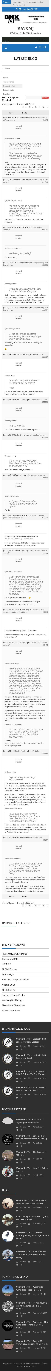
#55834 (45, 265)
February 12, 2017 (39, 1332)
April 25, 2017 (38, 1143)
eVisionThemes (29, 1366)
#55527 (45, 518)
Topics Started (8, 82)
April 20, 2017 (38, 1243)
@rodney (8, 284)
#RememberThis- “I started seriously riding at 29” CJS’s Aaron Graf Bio (32, 1236)
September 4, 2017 (40, 1207)
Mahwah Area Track (39, 400)
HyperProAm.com (39, 354)
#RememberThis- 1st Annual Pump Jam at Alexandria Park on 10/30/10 (32, 1306)
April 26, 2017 (38, 1127)
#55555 (45, 437)
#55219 (45, 840)
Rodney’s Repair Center (13, 995)
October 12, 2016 (39, 1046)
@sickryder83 (10, 496)
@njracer (8, 772)
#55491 (45, 645)
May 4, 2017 (37, 1294)
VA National (36, 751)
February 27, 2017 (40, 1313)
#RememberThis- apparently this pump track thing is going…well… (32, 1325)
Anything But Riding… (12, 1000)
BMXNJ (25, 28)
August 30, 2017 (39, 1224)
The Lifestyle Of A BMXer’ (15, 954)
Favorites (6, 94)
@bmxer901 (9, 664)
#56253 (45, 182)
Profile (5, 78)
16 (36, 107)
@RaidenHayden (11, 201)
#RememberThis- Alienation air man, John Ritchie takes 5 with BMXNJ (31, 1254)
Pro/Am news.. (38, 838)
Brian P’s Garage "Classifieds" (16, 979)
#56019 (45, 230)
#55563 (45, 357)
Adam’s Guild (8, 984)
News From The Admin (13, 1005)
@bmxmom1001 (11, 809)
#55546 (45, 478)
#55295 (45, 753)
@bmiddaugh (10, 329)
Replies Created (9, 86)
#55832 (45, 310)
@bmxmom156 (10, 248)
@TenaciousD (10, 139)
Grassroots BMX (10, 959)
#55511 (45, 612)
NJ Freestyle (8, 974)
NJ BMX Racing (9, 969)
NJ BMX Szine (9, 990)
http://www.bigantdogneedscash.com (19, 539)
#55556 (45, 402)
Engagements (8, 90)
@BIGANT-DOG (10, 572)
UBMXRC (6, 964)
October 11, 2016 (39, 1094)
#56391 (45, 120)
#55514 (45, 553)
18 (43, 107)
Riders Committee (11, 1010)
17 (39, 107)
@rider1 (7, 375)
